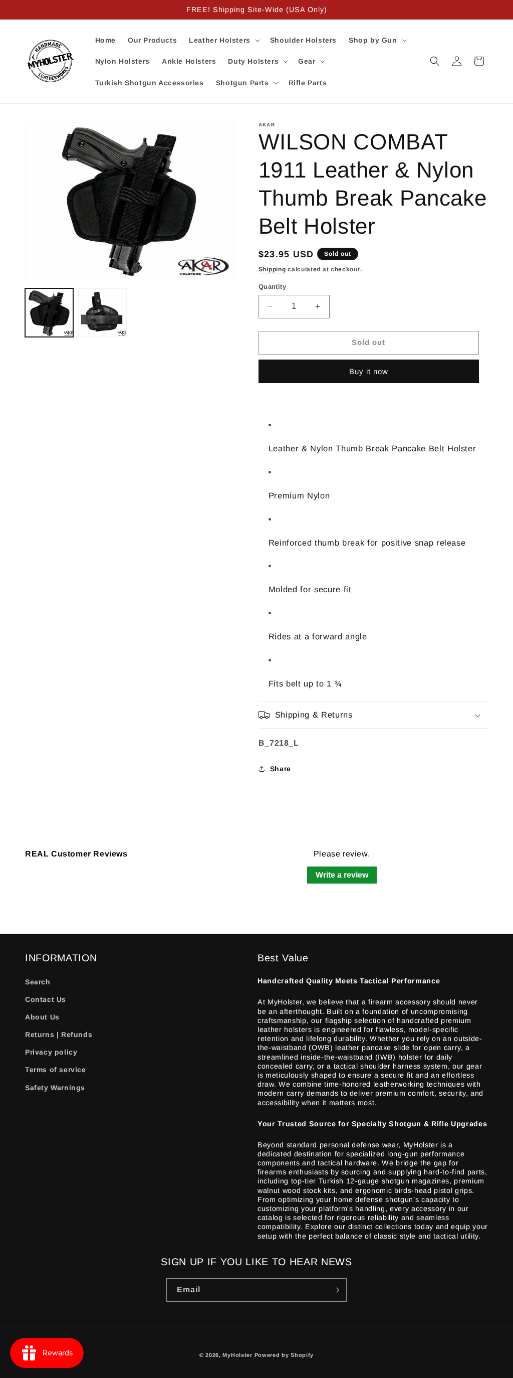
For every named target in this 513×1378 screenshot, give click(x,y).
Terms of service (55, 1070)
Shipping (272, 269)
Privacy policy (51, 1052)
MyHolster (237, 1355)
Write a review (342, 875)
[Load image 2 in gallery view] (102, 312)
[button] (223, 40)
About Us (42, 1017)
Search (38, 982)
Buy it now (368, 371)
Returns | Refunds (58, 1034)
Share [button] (280, 769)
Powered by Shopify (284, 1355)
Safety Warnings (55, 1088)
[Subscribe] (335, 1290)
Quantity (272, 286)
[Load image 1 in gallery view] (49, 312)
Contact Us (45, 999)
